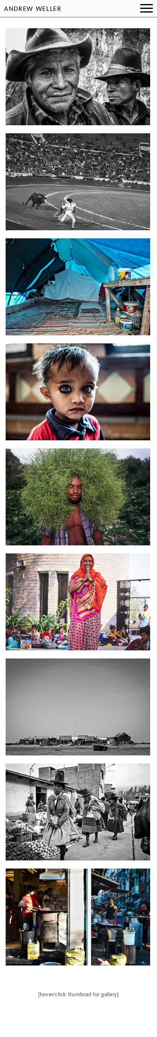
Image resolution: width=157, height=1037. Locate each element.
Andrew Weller (33, 9)
